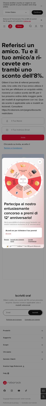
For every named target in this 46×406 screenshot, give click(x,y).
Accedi (8, 234)
